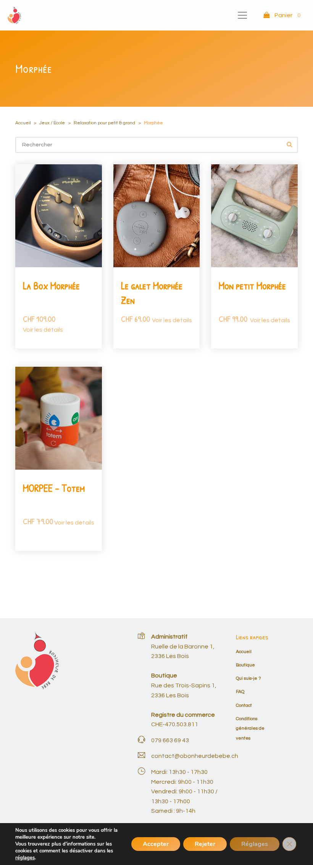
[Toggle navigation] (242, 15)
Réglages (254, 844)
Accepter (156, 844)
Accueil (23, 122)
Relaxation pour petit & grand (104, 122)
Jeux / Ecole (52, 122)
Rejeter (205, 844)
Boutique (245, 665)
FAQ (240, 691)
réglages (25, 857)
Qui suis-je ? (248, 678)
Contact (244, 705)
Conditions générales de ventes (250, 728)
